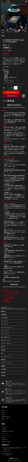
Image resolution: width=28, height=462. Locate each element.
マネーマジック (4, 324)
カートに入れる (12, 92)
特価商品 (3, 372)
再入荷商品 (3, 314)
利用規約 (4, 437)
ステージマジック (5, 330)
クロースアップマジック (6, 327)
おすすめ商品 (4, 318)
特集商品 (3, 366)
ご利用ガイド (4, 427)
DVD (2, 353)
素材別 (3, 412)
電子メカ (3, 346)
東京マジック (14, 459)
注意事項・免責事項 (6, 441)
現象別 (3, 414)
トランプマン (4, 433)
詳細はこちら (6, 55)
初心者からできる (13, 77)
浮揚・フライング (5, 340)
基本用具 (3, 359)
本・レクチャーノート (6, 356)
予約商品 (3, 375)
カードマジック (4, 321)
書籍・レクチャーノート (7, 418)
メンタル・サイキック (6, 343)
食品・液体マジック (5, 337)
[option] (14, 16)
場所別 (3, 410)
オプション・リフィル (6, 363)
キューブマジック (5, 334)
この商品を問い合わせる (12, 96)
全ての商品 (3, 369)
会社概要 (4, 429)
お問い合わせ (4, 439)
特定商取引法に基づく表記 (7, 431)
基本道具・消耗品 (5, 416)
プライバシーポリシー (6, 435)
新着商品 (3, 311)
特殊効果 (3, 350)
